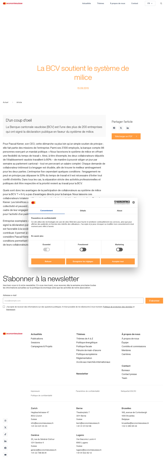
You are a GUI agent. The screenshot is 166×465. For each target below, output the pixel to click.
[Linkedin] (127, 128)
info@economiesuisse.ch (42, 423)
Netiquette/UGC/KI (128, 391)
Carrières (126, 354)
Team (124, 378)
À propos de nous (117, 3)
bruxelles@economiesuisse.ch (135, 423)
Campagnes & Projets (41, 346)
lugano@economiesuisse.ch (88, 449)
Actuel (5, 102)
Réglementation (84, 358)
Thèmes (100, 3)
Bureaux (126, 370)
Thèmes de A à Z (84, 338)
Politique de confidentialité (41, 395)
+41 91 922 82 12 (84, 452)
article (19, 102)
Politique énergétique (86, 342)
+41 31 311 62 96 (83, 426)
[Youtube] (5, 454)
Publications (37, 338)
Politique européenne (86, 354)
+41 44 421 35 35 (39, 426)
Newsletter (82, 373)
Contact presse (129, 374)
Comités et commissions (134, 346)
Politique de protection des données (117, 306)
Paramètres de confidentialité (88, 391)
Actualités (86, 3)
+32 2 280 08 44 (129, 426)
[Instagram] (5, 420)
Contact (134, 3)
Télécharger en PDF (123, 136)
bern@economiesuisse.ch (87, 423)
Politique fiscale (84, 346)
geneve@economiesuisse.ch (43, 449)
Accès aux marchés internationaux (93, 361)
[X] (120, 128)
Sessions (35, 342)
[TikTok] (5, 434)
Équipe (125, 342)
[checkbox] (4, 307)
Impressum (10, 309)
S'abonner (154, 300)
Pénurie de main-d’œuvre (88, 350)
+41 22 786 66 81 (39, 452)
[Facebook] (114, 128)
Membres (126, 350)
